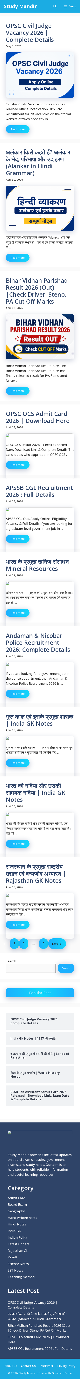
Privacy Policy (66, 1366)
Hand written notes (22, 1217)
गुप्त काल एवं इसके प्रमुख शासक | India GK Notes (39, 720)
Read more (18, 129)
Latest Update (19, 1244)
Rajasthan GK (18, 1250)
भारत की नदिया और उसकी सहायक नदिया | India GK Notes (35, 793)
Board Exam (17, 1204)
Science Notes (18, 1263)
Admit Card (16, 1198)
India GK (14, 1231)
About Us (11, 1366)
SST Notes (15, 1270)
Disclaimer (46, 1366)
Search (11, 961)
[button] (55, 6)
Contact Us (28, 1366)
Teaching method (21, 1277)
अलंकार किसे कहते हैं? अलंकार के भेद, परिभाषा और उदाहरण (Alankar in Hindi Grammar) (38, 162)
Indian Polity (17, 1237)
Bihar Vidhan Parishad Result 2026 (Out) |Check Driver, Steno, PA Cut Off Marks (37, 290)
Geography (16, 1211)
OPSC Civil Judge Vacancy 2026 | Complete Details (30, 33)
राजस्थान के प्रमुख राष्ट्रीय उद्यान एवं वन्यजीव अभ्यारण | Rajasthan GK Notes (36, 873)
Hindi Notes (17, 1224)
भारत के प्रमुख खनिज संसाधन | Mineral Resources (40, 565)
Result (12, 1257)
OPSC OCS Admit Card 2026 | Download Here (38, 417)
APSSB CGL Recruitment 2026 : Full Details (39, 491)
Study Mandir (20, 6)
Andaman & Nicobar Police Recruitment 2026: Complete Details (38, 642)
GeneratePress (62, 1373)
